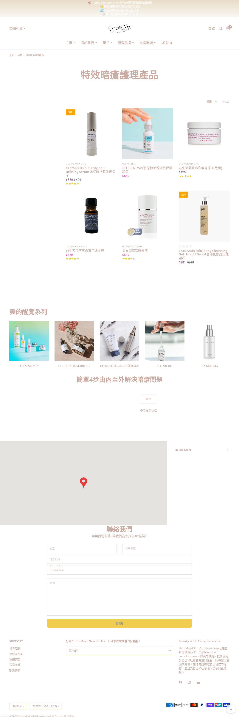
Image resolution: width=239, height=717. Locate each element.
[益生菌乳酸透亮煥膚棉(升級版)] (204, 133)
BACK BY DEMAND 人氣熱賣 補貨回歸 (87, 6)
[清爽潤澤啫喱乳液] (147, 216)
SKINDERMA (210, 365)
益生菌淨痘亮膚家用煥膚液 (85, 251)
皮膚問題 (146, 43)
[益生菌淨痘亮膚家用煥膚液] (91, 216)
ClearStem (129, 163)
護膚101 (167, 43)
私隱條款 (15, 659)
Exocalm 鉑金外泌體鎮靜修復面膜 (157, 6)
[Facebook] (183, 682)
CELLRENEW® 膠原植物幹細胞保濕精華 (147, 170)
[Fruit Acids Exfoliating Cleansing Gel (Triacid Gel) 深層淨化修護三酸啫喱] (204, 216)
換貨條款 (15, 670)
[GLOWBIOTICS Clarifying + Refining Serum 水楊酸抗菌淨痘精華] (91, 133)
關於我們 (87, 43)
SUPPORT (16, 641)
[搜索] (220, 28)
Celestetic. (186, 246)
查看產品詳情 (148, 410)
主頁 (69, 43)
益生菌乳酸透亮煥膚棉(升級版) (200, 168)
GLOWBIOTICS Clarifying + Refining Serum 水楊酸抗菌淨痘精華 (90, 171)
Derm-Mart (183, 450)
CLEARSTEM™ (29, 365)
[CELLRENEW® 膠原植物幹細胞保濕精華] (147, 133)
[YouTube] (201, 683)
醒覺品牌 (124, 43)
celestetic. (165, 365)
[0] (227, 28)
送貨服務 (15, 665)
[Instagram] (192, 682)
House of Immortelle (74, 365)
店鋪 (20, 54)
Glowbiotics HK (76, 163)
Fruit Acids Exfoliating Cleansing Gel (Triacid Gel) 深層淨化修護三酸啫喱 (204, 254)
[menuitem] (70, 42)
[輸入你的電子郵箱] (169, 650)
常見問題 (15, 648)
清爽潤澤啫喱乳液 (135, 251)
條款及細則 (16, 654)
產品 (106, 43)
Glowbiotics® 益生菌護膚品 (119, 365)
